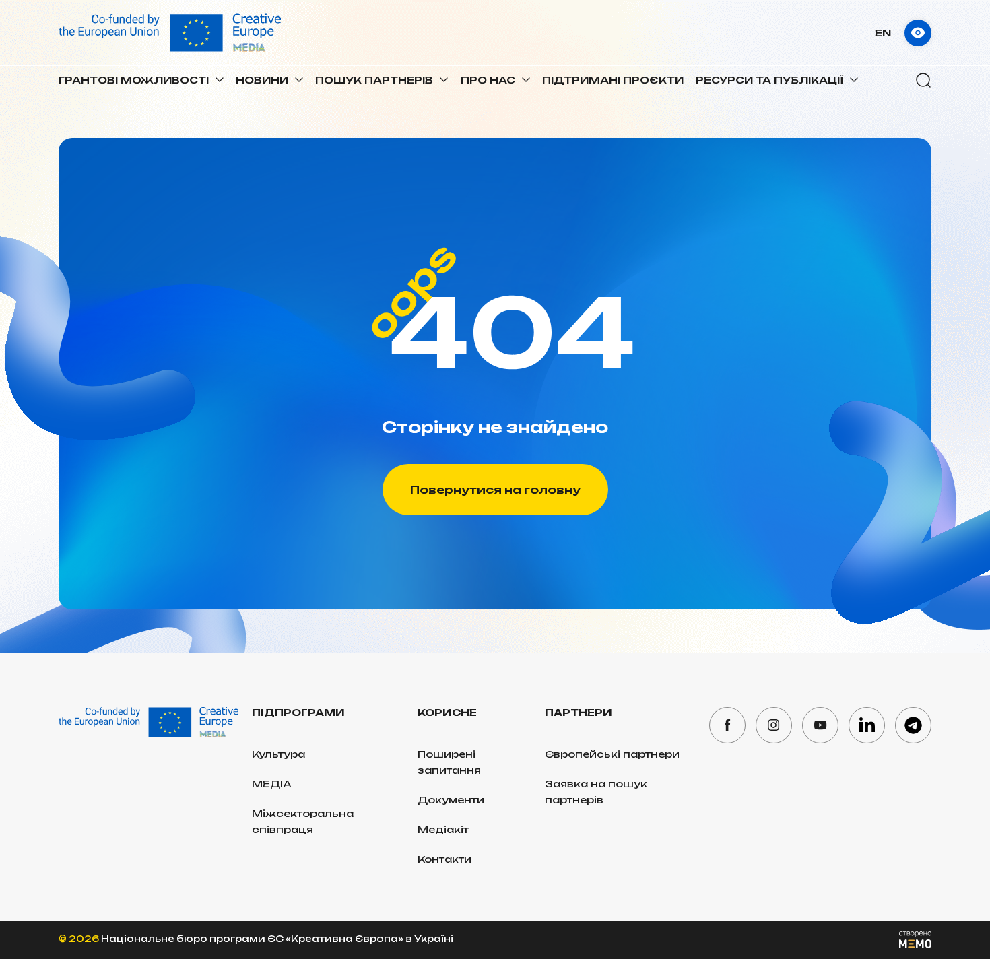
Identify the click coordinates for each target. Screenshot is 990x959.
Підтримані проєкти (613, 80)
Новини (262, 80)
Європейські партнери (612, 754)
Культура (278, 754)
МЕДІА (272, 783)
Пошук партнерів (374, 80)
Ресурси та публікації (769, 80)
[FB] (727, 725)
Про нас (488, 80)
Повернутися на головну (495, 489)
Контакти (444, 859)
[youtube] (820, 725)
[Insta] (774, 725)
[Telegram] (913, 725)
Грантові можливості (134, 80)
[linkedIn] (867, 725)
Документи (451, 799)
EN (883, 32)
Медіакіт (443, 829)
